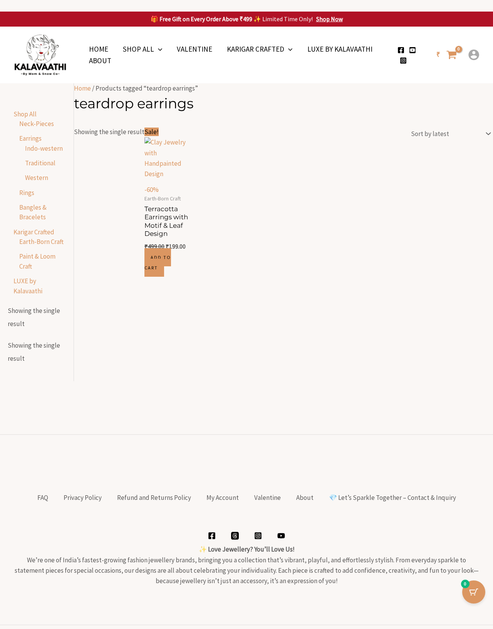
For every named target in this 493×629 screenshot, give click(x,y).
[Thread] (235, 536)
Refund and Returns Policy (154, 497)
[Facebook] (400, 50)
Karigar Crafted (255, 49)
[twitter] (412, 50)
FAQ (42, 497)
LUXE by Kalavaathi (339, 49)
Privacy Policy (83, 497)
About (100, 60)
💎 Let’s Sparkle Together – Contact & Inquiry (392, 497)
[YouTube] (281, 536)
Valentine (194, 49)
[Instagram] (258, 536)
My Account (222, 497)
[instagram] (403, 60)
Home (98, 49)
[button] (158, 49)
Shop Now (329, 19)
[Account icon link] (474, 55)
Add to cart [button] (157, 262)
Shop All (138, 49)
